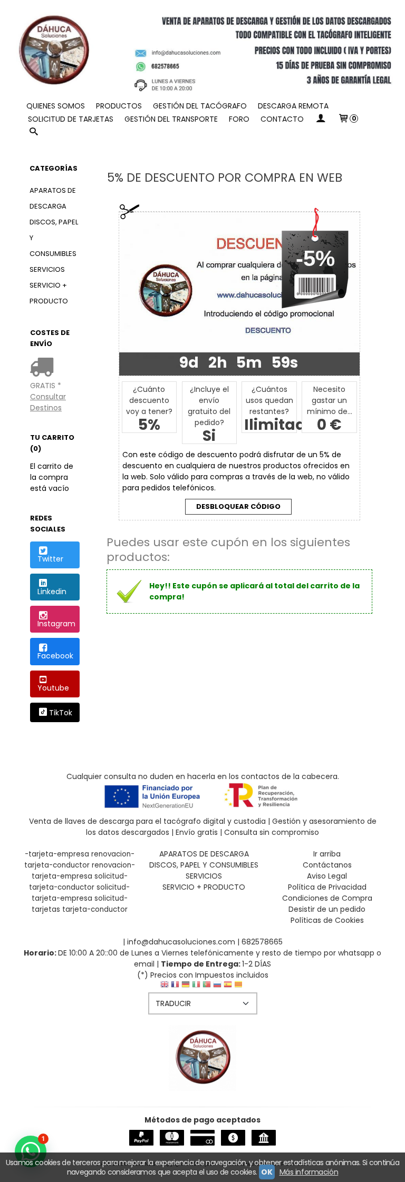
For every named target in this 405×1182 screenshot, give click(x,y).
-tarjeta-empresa (57, 854)
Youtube (53, 688)
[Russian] (217, 986)
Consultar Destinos (48, 402)
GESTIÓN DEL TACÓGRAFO (200, 106)
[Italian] (196, 986)
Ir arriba (327, 854)
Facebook (55, 656)
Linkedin (51, 591)
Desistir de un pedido (326, 909)
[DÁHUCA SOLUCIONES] (202, 50)
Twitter (50, 559)
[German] (185, 986)
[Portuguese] (206, 986)
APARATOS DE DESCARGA (53, 198)
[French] (175, 986)
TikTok (60, 713)
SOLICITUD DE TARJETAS (70, 119)
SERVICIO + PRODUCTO (49, 293)
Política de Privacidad (327, 887)
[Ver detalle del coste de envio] (44, 368)
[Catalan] (239, 986)
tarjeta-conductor (95, 909)
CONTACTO (282, 119)
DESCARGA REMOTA (293, 106)
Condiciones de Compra (327, 898)
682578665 (262, 942)
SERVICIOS (47, 269)
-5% (315, 258)
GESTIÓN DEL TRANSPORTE (171, 119)
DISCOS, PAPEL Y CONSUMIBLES (54, 238)
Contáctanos (327, 865)
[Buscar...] (34, 132)
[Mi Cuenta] (321, 119)
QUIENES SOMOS (55, 106)
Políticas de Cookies (327, 920)
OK (266, 1172)
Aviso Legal (327, 876)
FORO (239, 119)
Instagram (56, 623)
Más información (309, 1172)
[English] (164, 986)
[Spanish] (228, 986)
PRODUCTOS (119, 106)
